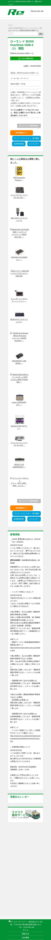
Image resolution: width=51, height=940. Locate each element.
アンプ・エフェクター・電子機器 (26, 138)
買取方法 (25, 934)
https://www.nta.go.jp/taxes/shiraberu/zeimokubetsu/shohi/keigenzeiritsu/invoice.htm (25, 738)
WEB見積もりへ (22, 133)
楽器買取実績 (18, 28)
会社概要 (25, 938)
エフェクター (34, 144)
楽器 (10, 28)
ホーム (10, 25)
